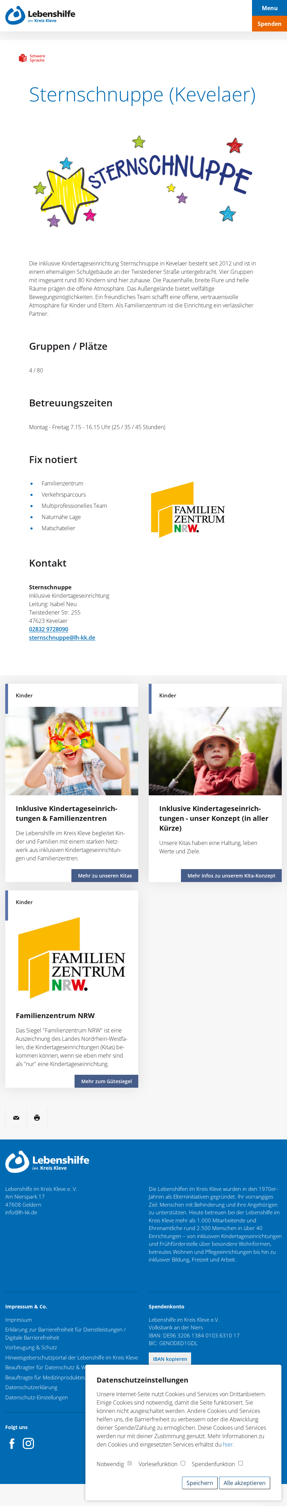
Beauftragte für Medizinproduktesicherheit (55, 1377)
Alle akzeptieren (245, 1483)
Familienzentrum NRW (55, 1015)
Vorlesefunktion (158, 1464)
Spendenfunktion (213, 1464)
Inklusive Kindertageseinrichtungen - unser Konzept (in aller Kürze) (213, 818)
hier (228, 1444)
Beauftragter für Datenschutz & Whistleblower (59, 1367)
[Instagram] (28, 1443)
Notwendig (110, 1464)
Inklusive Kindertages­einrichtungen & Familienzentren (66, 813)
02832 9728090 (48, 629)
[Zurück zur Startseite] (40, 15)
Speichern (200, 1483)
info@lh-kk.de (21, 1212)
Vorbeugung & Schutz (31, 1347)
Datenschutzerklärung (31, 1387)
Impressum (18, 1319)
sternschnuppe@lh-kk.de (62, 637)
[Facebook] (12, 1443)
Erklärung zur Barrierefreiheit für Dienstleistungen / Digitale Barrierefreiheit (65, 1333)
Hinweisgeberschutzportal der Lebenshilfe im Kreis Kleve (71, 1357)
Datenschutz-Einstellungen (36, 1397)
